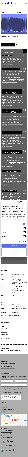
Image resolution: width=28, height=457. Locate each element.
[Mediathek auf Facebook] (7, 450)
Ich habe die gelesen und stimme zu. (12, 393)
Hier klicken (12, 397)
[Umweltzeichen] (2, 450)
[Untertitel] (21, 31)
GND (20, 280)
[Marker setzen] (19, 31)
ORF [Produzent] (16, 283)
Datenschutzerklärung (6, 432)
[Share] (15, 31)
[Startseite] (9, 3)
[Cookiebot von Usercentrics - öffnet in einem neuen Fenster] (17, 202)
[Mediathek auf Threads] (14, 450)
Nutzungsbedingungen (7, 430)
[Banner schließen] (26, 201)
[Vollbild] (26, 31)
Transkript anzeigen (8, 44)
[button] (24, 31)
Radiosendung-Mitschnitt (17, 80)
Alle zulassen (14, 245)
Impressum (4, 428)
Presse (2, 435)
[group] (14, 40)
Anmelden (4, 402)
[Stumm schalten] (17, 31)
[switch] (25, 228)
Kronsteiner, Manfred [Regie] (19, 282)
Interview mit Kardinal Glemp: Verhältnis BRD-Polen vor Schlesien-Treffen (12, 111)
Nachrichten (7, 55)
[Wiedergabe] (2, 31)
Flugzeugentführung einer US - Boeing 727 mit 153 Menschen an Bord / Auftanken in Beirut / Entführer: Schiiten (12, 91)
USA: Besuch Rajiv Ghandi (10, 190)
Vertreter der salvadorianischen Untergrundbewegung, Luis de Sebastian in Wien (12, 152)
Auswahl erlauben (14, 249)
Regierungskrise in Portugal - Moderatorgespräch (12, 132)
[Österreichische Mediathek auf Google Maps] (14, 419)
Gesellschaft (12, 59)
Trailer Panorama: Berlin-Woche (11, 171)
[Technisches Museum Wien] (7, 441)
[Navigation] (26, 3)
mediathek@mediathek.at (8, 368)
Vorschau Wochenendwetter (11, 68)
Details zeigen (21, 241)
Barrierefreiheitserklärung (7, 433)
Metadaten (6, 338)
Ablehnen (14, 254)
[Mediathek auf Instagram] (10, 450)
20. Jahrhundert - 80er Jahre (15, 61)
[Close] (25, 51)
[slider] (14, 33)
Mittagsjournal (15, 315)
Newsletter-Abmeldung (7, 437)
